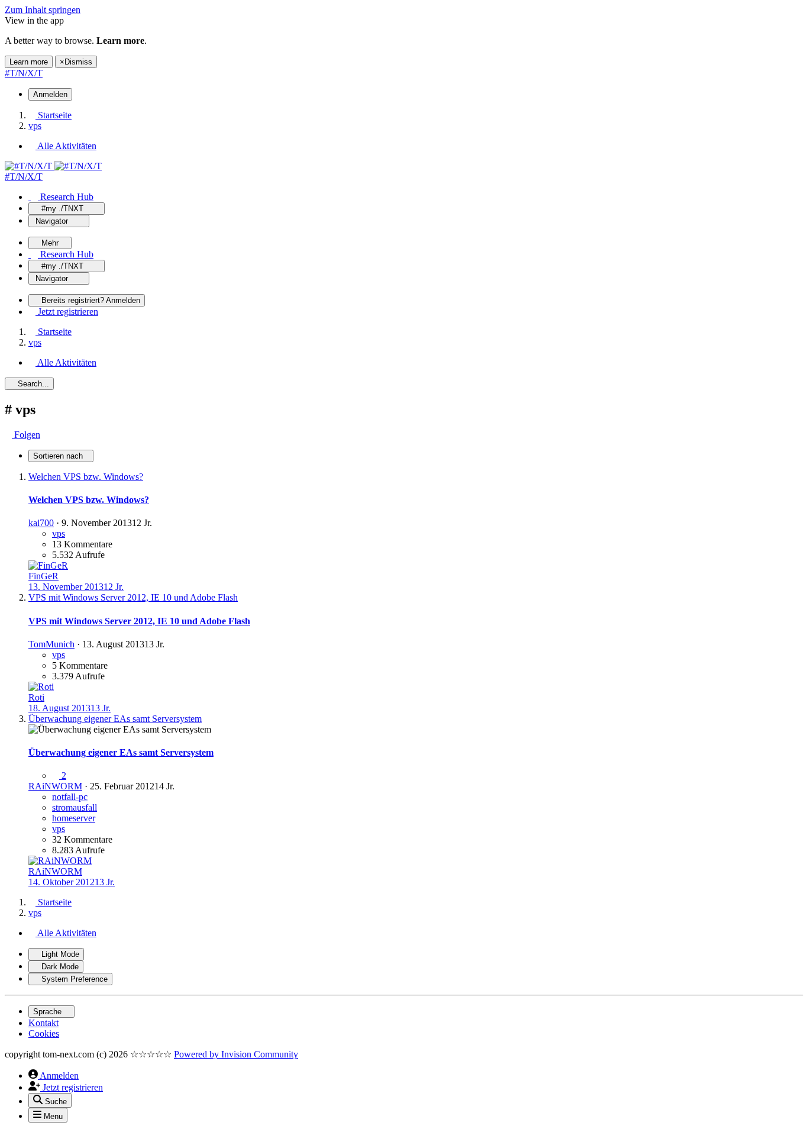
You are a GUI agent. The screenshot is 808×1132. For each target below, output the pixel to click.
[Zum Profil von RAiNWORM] (60, 861)
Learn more (28, 61)
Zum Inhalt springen (42, 10)
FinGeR (43, 576)
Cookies (43, 1033)
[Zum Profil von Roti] (41, 687)
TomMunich (51, 644)
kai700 (41, 523)
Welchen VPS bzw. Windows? (88, 500)
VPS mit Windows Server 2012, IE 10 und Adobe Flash (139, 621)
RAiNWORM (55, 786)
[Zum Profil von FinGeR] (48, 565)
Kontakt (43, 1023)
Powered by (236, 1054)
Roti (36, 697)
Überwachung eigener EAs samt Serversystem (121, 752)
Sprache (48, 1011)
